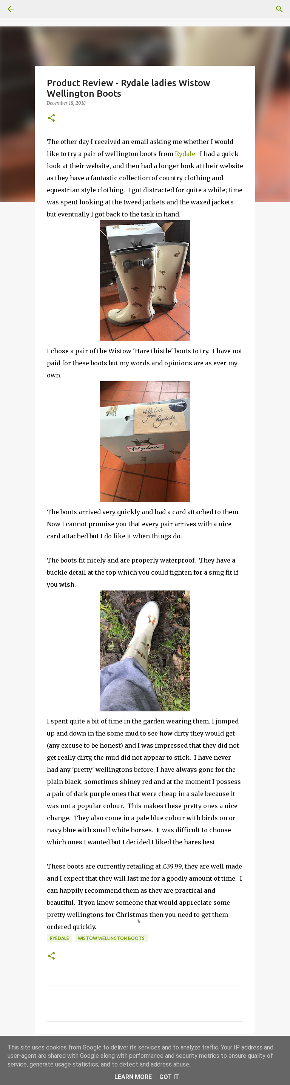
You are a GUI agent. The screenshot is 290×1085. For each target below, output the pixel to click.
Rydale (186, 154)
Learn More (133, 1076)
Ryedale (59, 938)
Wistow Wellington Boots (111, 938)
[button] (51, 118)
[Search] (31, 9)
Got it (169, 1076)
